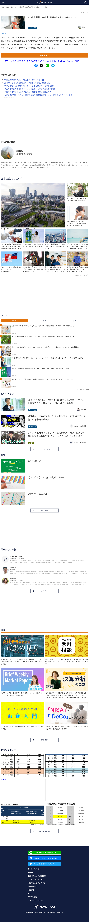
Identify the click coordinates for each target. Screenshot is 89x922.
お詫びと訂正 (32, 897)
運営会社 (31, 872)
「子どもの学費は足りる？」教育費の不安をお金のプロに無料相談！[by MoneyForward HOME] (41, 61)
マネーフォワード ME (35, 900)
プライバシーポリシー (35, 879)
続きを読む (44, 55)
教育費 (4, 33)
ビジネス (13, 7)
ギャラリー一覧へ (45, 831)
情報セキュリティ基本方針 (37, 876)
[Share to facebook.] (36, 65)
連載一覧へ (44, 740)
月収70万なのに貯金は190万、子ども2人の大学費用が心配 (27, 82)
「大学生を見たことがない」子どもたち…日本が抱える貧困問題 (29, 89)
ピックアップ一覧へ (44, 449)
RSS (29, 893)
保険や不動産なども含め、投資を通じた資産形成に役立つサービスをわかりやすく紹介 (38, 95)
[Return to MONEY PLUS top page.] (44, 2)
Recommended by (79, 275)
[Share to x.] (41, 65)
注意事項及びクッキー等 (36, 883)
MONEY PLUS (5, 7)
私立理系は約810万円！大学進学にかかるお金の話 (24, 79)
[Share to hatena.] (53, 65)
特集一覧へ (44, 510)
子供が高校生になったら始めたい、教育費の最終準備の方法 (27, 92)
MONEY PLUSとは (34, 869)
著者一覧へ (44, 591)
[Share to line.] (47, 65)
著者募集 (31, 890)
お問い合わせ (32, 886)
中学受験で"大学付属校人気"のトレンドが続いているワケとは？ (29, 85)
